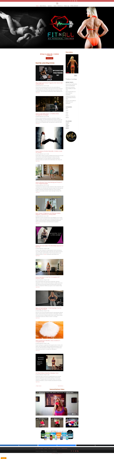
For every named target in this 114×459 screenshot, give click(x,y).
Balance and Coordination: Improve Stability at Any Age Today (70, 87)
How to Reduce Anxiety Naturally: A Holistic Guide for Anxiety (49, 151)
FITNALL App (58, 448)
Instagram (67, 124)
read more (38, 92)
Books (67, 107)
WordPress (55, 451)
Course (67, 109)
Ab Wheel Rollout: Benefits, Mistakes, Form (47, 373)
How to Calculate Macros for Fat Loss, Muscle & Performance (71, 92)
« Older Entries (38, 385)
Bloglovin (67, 127)
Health (67, 112)
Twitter (67, 122)
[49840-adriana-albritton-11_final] (72, 71)
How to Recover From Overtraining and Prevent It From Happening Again (49, 182)
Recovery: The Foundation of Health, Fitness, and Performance (71, 101)
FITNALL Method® (64, 448)
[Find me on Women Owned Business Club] (71, 140)
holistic (45, 254)
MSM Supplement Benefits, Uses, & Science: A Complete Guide (48, 341)
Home (36, 448)
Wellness (67, 116)
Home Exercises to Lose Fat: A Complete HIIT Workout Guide (48, 277)
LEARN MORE (49, 58)
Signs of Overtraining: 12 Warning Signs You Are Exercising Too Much (48, 308)
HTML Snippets (53, 453)
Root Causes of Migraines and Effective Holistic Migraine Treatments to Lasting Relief (48, 213)
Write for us (53, 448)
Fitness (67, 110)
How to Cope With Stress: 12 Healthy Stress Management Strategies (47, 114)
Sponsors (45, 448)
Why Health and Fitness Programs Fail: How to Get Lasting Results (49, 83)
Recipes (67, 114)
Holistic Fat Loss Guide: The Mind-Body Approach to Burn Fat (49, 246)
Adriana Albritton (40, 85)
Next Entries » (60, 385)
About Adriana (41, 448)
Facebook (67, 121)
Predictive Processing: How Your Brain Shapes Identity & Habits (71, 96)
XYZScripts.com (60, 453)
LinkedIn (67, 125)
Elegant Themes (44, 451)
